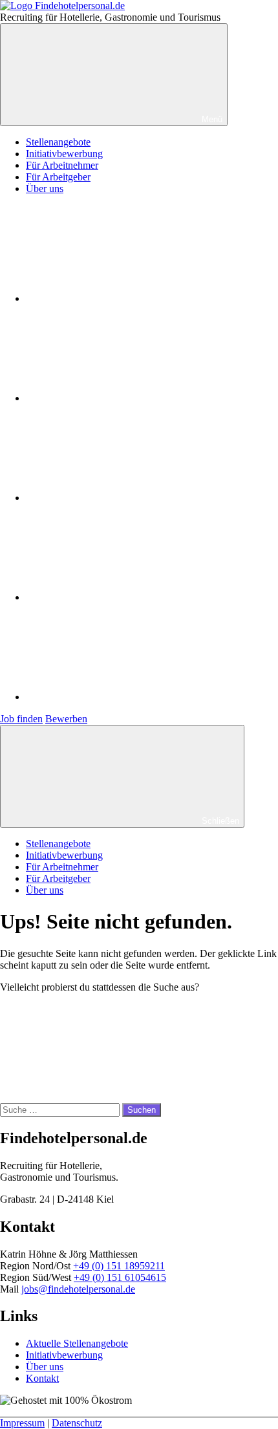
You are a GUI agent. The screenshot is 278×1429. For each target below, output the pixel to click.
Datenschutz (77, 1422)
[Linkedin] (123, 597)
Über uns (44, 188)
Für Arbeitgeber (58, 176)
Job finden (21, 718)
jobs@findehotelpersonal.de (78, 1289)
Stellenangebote (58, 141)
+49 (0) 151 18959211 (119, 1265)
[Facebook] (123, 298)
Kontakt (42, 1378)
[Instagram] (123, 397)
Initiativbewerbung (64, 153)
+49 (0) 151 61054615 (120, 1277)
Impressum (22, 1422)
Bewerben (66, 718)
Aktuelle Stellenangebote (77, 1343)
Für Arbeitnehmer (62, 165)
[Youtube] (123, 497)
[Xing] (123, 696)
